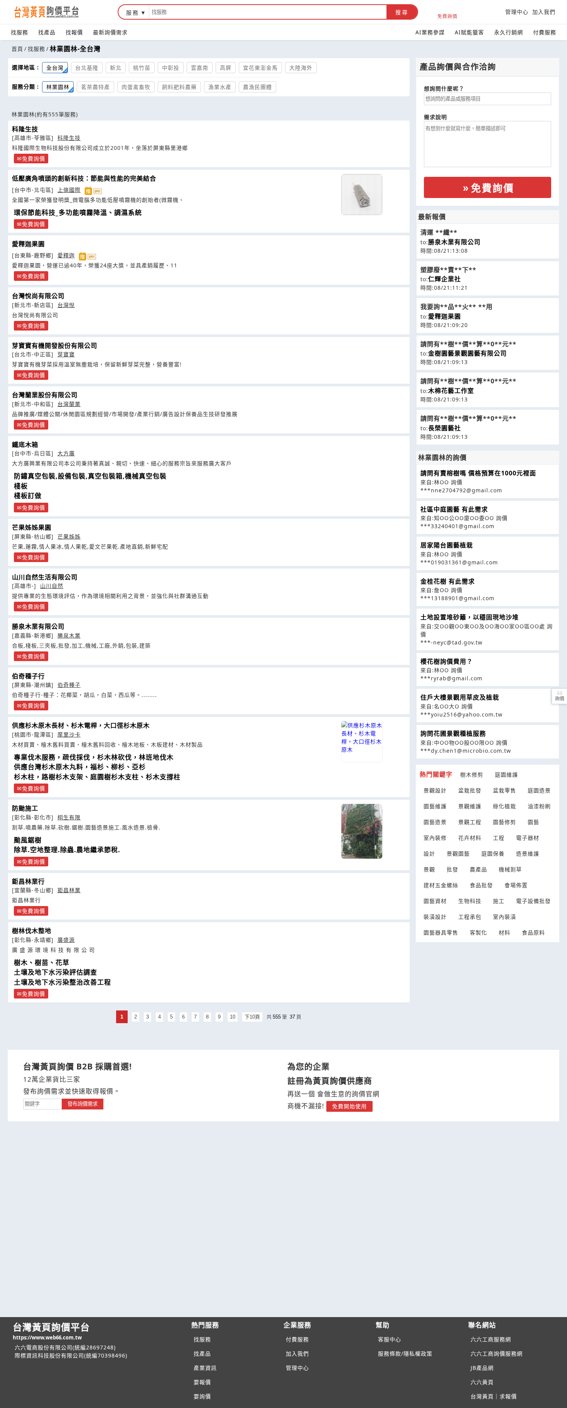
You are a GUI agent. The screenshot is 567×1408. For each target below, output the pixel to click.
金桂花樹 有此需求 (447, 581)
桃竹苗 (141, 67)
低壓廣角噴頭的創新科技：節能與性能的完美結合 (84, 178)
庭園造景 (539, 790)
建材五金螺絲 (441, 885)
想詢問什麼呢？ (444, 88)
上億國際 (69, 189)
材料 (504, 932)
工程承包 (469, 916)
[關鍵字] (42, 1103)
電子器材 (527, 837)
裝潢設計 (435, 916)
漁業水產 (219, 87)
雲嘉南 (199, 67)
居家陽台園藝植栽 (446, 545)
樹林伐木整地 (31, 930)
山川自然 (51, 585)
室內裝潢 (504, 916)
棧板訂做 (28, 495)
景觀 (429, 869)
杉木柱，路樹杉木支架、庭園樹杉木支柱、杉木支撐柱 (97, 776)
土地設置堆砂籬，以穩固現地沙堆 (469, 617)
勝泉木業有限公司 (38, 626)
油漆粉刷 (539, 806)
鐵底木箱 (25, 444)
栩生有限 (69, 817)
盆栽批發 (469, 790)
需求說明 (435, 117)
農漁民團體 (257, 87)
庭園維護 (506, 774)
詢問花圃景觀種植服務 (453, 733)
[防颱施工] (361, 831)
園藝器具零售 (441, 932)
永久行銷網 (508, 32)
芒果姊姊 (69, 536)
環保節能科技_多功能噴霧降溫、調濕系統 (78, 212)
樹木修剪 (471, 774)
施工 (499, 901)
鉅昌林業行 (28, 881)
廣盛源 (66, 939)
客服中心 (389, 1339)
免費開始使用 (349, 1106)
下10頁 (252, 1017)
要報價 (202, 1382)
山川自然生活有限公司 (45, 577)
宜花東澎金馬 (260, 67)
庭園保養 (493, 853)
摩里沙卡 (69, 734)
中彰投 (170, 67)
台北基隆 (86, 67)
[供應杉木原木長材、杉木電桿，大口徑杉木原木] (361, 741)
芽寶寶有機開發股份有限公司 (54, 345)
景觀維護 (469, 806)
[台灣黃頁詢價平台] (54, 12)
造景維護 (527, 853)
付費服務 (544, 32)
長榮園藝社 (444, 428)
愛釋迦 (66, 255)
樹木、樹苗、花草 (41, 962)
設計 (429, 853)
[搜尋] (267, 12)
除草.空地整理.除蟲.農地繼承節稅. (67, 849)
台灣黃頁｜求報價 (494, 1396)
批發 (452, 869)
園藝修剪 (504, 822)
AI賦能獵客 (469, 32)
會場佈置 (516, 885)
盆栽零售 (504, 790)
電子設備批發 (533, 901)
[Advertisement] (487, 991)
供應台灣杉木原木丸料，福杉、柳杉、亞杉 (80, 766)
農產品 (478, 869)
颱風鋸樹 (28, 840)
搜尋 (401, 12)
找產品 (47, 32)
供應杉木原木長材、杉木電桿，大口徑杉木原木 (81, 725)
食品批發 (481, 885)
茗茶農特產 (95, 87)
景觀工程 (469, 822)
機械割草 (510, 869)
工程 (499, 837)
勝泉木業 (69, 635)
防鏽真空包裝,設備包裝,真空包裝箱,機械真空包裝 (90, 476)
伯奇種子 (69, 684)
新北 (116, 67)
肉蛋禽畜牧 (136, 87)
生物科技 (469, 901)
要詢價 (202, 1396)
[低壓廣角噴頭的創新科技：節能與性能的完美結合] (361, 194)
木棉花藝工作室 (451, 390)
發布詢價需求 (83, 1104)
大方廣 (66, 453)
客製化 (478, 932)
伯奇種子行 (28, 676)
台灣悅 (66, 305)
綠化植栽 (504, 806)
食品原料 (533, 932)
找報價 (74, 32)
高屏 (225, 67)
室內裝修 (435, 837)
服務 (132, 12)
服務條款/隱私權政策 (405, 1353)
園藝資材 (435, 901)
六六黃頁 (482, 1382)
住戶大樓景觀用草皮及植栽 (459, 697)
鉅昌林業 (69, 890)
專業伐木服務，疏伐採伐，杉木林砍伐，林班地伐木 (94, 757)
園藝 (533, 822)
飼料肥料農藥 (179, 87)
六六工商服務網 (491, 1339)
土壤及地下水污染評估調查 (55, 972)
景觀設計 (435, 790)
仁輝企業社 (444, 279)
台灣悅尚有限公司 (38, 296)
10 (232, 1017)
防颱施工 (25, 808)
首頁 (17, 48)
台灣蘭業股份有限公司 (45, 395)
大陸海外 (300, 67)
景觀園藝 (458, 853)
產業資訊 (205, 1367)
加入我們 (543, 11)
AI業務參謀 (430, 32)
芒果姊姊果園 (31, 527)
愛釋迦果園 (28, 244)
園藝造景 (435, 822)
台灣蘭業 (69, 404)
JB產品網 (482, 1367)
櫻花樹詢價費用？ (446, 661)
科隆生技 (25, 129)
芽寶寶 (66, 354)
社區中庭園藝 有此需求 (454, 509)
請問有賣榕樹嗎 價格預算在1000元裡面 (478, 473)
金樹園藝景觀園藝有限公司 (467, 353)
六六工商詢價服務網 (497, 1353)
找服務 (19, 32)
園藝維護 (435, 806)
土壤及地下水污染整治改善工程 (62, 982)
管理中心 (516, 11)
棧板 (21, 486)
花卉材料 (469, 837)
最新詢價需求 (110, 32)
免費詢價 (447, 16)
